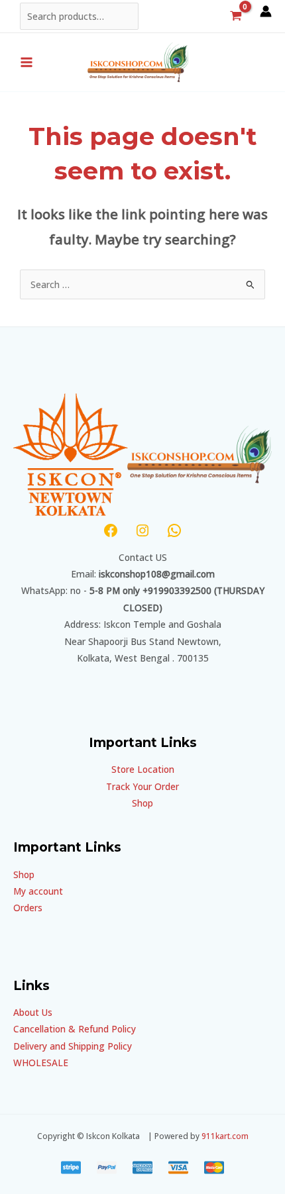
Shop (142, 803)
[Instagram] (142, 530)
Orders (27, 907)
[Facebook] (111, 530)
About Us (32, 1012)
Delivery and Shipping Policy (72, 1046)
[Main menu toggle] (26, 62)
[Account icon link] (266, 11)
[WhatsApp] (174, 530)
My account (38, 891)
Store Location (142, 769)
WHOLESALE (40, 1062)
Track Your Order (142, 786)
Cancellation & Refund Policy (74, 1028)
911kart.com (225, 1135)
